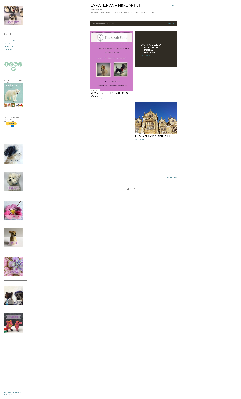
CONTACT (144, 13)
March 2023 (10, 49)
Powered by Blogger (135, 188)
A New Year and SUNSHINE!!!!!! (152, 136)
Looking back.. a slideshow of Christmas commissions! (151, 48)
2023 (6, 37)
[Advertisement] (111, 117)
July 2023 (9, 43)
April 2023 (9, 46)
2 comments (147, 55)
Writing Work (135, 13)
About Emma (94, 13)
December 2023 (11, 40)
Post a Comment (98, 98)
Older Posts (172, 177)
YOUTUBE (152, 13)
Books (107, 13)
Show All (172, 24)
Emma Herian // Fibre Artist (115, 5)
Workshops (115, 13)
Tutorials (125, 13)
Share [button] (91, 98)
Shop (102, 13)
